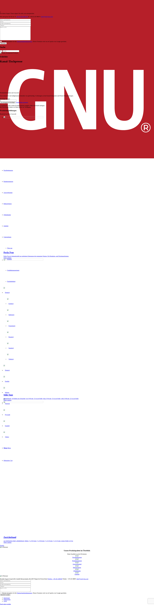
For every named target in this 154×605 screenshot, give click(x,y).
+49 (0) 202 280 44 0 (22, 16)
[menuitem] (79, 598)
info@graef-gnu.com (47, 16)
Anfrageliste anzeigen (22, 102)
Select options (7, 258)
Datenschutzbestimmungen (24, 41)
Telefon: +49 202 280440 (55, 579)
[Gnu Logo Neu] (77, 158)
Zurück (2, 545)
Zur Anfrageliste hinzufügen (8, 102)
